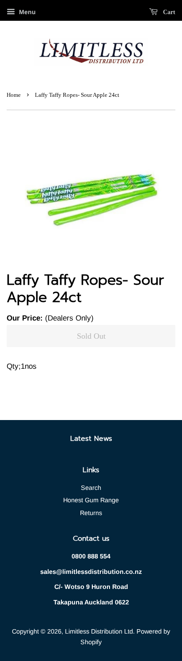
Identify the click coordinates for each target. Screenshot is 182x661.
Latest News (91, 438)
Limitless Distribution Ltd (99, 631)
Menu (26, 11)
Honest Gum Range (91, 500)
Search (91, 487)
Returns (91, 512)
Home (14, 95)
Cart (168, 12)
